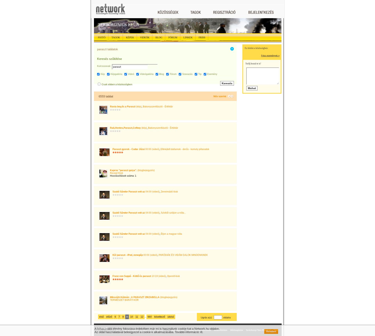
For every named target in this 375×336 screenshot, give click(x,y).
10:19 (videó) (139, 276)
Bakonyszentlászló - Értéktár (158, 106)
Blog (158, 37)
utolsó (171, 316)
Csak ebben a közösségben (117, 84)
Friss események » (270, 55)
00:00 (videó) (135, 149)
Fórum (172, 37)
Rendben (271, 331)
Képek (130, 37)
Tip (200, 74)
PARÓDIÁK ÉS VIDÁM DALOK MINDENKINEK (183, 255)
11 (137, 316)
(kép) (126, 106)
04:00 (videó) (136, 191)
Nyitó (101, 37)
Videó (131, 74)
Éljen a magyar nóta (171, 234)
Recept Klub (116, 173)
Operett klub (173, 276)
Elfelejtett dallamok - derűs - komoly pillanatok (185, 149)
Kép (103, 74)
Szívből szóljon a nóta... (173, 212)
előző (109, 316)
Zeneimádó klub (169, 191)
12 (142, 316)
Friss (202, 37)
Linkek (188, 37)
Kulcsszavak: (104, 66)
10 (131, 316)
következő (159, 316)
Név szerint (219, 96)
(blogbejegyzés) (132, 170)
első (101, 316)
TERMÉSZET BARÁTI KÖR (124, 300)
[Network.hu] (110, 11)
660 (150, 316)
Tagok (116, 37)
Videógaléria (147, 74)
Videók (144, 37)
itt (201, 332)
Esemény (212, 74)
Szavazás (187, 74)
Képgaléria (116, 74)
